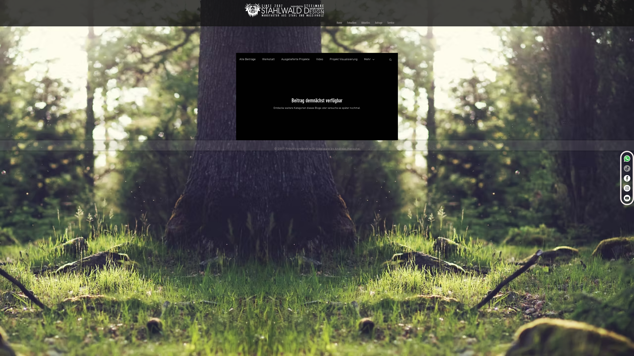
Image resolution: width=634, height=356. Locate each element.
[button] (390, 60)
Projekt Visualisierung (343, 59)
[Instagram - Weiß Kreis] (627, 188)
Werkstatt (268, 59)
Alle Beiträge (247, 59)
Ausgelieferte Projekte (295, 59)
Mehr (367, 59)
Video (319, 59)
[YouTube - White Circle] (627, 198)
